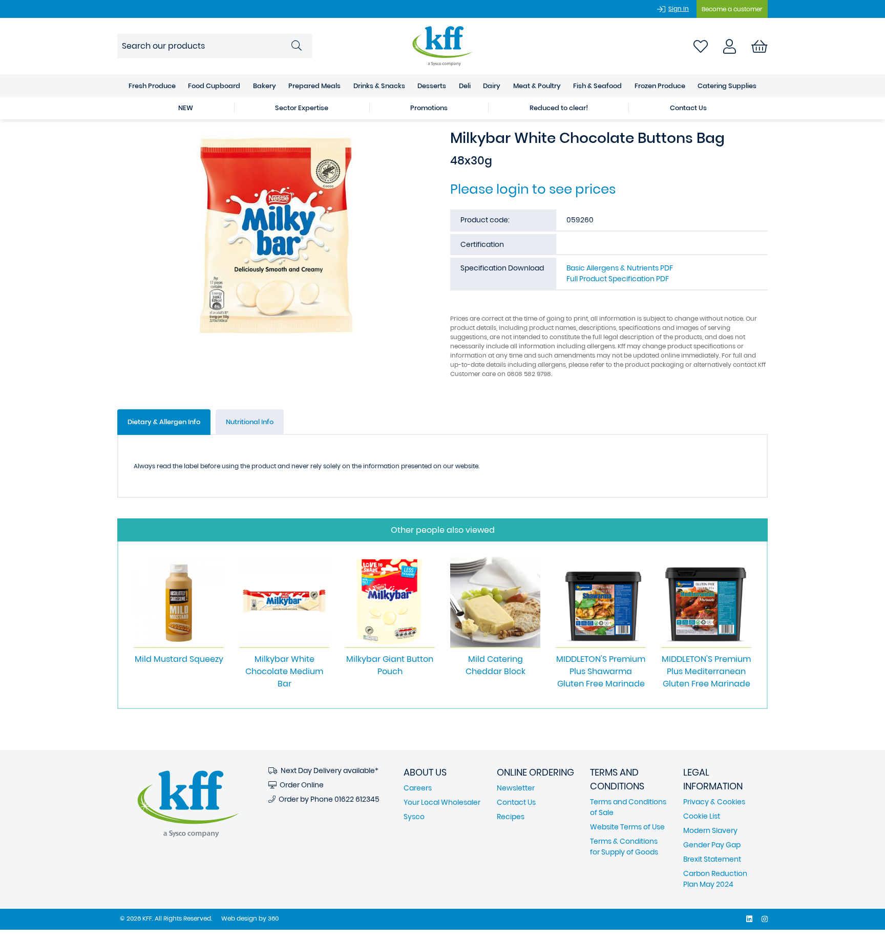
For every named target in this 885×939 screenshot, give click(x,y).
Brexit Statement (712, 859)
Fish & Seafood (597, 86)
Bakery (264, 86)
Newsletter (516, 788)
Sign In (678, 8)
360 (273, 918)
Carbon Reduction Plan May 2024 (715, 878)
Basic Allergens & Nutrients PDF (619, 268)
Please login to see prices (533, 189)
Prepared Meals (314, 86)
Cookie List (701, 816)
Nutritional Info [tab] (249, 422)
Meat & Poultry (537, 86)
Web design (239, 918)
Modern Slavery (710, 830)
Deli (465, 86)
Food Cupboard (214, 86)
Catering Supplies (727, 86)
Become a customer (732, 9)
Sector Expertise (301, 108)
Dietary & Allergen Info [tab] (164, 422)
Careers (418, 788)
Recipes (510, 816)
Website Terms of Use (627, 827)
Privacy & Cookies (714, 802)
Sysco (414, 816)
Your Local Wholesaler (442, 802)
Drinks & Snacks (379, 86)
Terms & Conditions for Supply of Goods (624, 846)
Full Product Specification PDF (617, 279)
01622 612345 (357, 799)
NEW (185, 108)
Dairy (491, 86)
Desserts (431, 86)
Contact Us (688, 108)
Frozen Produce (660, 86)
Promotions (429, 108)
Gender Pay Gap (712, 845)
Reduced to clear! (559, 108)
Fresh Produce (152, 86)
